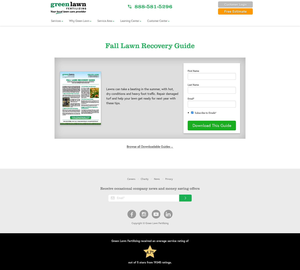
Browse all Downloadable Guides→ (150, 146)
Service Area (104, 21)
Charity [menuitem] (144, 179)
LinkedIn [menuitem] (168, 214)
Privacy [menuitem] (169, 179)
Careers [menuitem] (131, 179)
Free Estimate (235, 11)
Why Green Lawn (79, 21)
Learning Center (129, 21)
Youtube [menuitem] (156, 214)
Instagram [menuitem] (144, 214)
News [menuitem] (157, 179)
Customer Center (157, 21)
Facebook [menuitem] (131, 214)
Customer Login (235, 4)
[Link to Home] (68, 8)
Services (56, 21)
